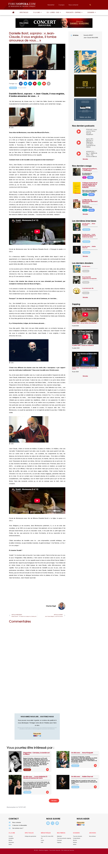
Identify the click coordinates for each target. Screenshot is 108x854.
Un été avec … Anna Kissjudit (88, 224)
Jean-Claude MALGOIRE (91, 37)
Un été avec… (86, 266)
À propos (61, 5)
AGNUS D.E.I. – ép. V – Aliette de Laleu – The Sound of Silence (91, 154)
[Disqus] (37, 646)
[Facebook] (48, 823)
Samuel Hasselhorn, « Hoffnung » (89, 169)
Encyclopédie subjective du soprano (89, 277)
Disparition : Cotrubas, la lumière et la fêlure (36, 753)
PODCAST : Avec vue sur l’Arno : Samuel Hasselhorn (91, 132)
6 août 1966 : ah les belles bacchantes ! (84, 323)
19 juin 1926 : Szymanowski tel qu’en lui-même (84, 368)
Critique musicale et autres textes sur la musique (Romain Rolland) (89, 185)
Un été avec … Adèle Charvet (89, 247)
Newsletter (51, 5)
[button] (37, 12)
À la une (36, 12)
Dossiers (90, 12)
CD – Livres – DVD (53, 12)
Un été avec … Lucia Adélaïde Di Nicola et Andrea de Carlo (89, 236)
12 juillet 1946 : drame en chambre (83, 345)
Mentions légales (43, 850)
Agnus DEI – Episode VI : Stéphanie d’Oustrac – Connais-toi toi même (90, 143)
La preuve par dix (87, 288)
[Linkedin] (57, 823)
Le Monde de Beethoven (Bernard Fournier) (89, 201)
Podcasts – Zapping (73, 12)
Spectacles (24, 12)
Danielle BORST (88, 35)
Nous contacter (73, 5)
